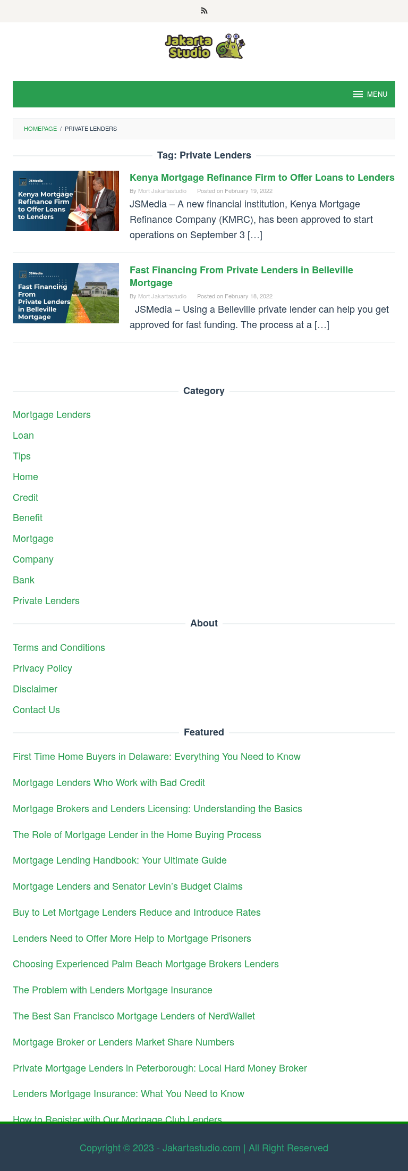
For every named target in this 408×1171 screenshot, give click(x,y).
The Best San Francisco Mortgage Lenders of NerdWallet (134, 1015)
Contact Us (36, 709)
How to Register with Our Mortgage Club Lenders (117, 1119)
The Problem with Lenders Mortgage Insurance (112, 989)
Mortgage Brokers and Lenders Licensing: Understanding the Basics (157, 808)
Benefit (27, 517)
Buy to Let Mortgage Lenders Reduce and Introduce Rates (137, 911)
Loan (23, 434)
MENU (377, 94)
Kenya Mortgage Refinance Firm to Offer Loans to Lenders (262, 177)
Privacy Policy (42, 667)
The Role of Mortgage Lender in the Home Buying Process (137, 834)
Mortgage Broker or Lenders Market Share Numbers (123, 1041)
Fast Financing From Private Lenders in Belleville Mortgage (241, 276)
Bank (24, 579)
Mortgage (33, 538)
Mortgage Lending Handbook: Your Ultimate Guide (120, 859)
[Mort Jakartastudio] (204, 45)
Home (25, 476)
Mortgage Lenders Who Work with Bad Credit (109, 782)
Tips (22, 455)
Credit (25, 497)
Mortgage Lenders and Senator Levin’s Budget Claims (128, 885)
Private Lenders (46, 600)
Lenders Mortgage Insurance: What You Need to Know (128, 1093)
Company (33, 558)
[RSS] (204, 11)
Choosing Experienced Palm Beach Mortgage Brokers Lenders (146, 963)
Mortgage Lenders (52, 414)
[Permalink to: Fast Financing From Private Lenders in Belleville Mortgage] (66, 291)
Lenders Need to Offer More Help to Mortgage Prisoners (132, 937)
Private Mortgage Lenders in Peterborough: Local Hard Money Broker (160, 1067)
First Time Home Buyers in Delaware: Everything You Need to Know (157, 756)
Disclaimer (35, 688)
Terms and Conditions (59, 647)
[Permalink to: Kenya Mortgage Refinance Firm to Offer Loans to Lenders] (66, 199)
